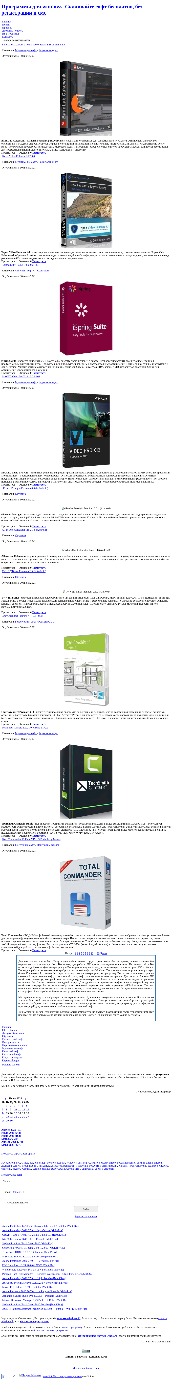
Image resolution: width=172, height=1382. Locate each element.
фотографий (73, 1168)
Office (25, 1162)
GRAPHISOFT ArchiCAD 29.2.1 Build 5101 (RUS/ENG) (34, 1234)
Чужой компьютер (17, 1202)
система (163, 1165)
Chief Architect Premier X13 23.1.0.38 (22, 615)
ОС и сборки (9, 1030)
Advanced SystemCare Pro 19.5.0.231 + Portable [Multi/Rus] (35, 1282)
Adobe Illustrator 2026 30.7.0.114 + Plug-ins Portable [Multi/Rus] (37, 1291)
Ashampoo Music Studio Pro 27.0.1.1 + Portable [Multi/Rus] (34, 1295)
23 (11, 1116)
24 (15, 1116)
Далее (103, 953)
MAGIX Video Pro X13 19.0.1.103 (21, 376)
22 (7, 1116)
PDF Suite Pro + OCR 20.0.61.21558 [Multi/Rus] (28, 1265)
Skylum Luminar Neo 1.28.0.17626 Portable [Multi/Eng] (32, 1304)
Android (10, 1162)
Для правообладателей (86, 1368)
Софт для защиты (12, 1057)
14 (3, 1113)
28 (3, 1120)
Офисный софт (23, 270)
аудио (94, 1162)
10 (92, 953)
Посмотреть (39, 152)
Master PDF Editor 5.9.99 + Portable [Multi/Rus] (28, 1287)
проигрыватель (137, 1165)
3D (3, 1162)
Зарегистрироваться (86, 1216)
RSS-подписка (10, 33)
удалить (26, 1168)
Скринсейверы (10, 1060)
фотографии (58, 1168)
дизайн (141, 1162)
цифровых (88, 1168)
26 (23, 1116)
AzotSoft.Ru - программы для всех (62, 1376)
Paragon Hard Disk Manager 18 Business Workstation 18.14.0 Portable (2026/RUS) (47, 1274)
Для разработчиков (13, 1033)
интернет (44, 1165)
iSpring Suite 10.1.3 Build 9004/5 (20, 264)
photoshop (40, 1162)
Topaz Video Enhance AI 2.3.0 (18, 156)
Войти (86, 1209)
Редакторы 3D (46, 621)
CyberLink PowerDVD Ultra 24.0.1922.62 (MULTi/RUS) (33, 1247)
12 (23, 1109)
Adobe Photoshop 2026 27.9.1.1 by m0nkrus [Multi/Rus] (32, 1230)
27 (27, 1116)
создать (16, 1168)
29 (7, 1120)
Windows (72, 1162)
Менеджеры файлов (48, 844)
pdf (31, 1162)
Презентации (42, 270)
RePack (61, 1162)
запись (17, 1165)
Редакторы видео (48, 161)
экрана (99, 1168)
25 (19, 1116)
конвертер (56, 1165)
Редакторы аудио (48, 50)
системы (6, 1168)
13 (27, 1109)
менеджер (69, 1165)
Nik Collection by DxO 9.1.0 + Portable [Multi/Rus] (30, 1239)
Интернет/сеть (10, 1042)
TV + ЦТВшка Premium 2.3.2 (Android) (24, 571)
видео (112, 1162)
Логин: (7, 1181)
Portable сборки (11, 1064)
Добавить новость (12, 30)
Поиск (6, 24)
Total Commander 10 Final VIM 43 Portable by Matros (31, 839)
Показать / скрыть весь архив (18, 1153)
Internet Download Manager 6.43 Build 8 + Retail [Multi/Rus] (35, 1300)
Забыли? (17, 1192)
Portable (51, 1162)
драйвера (6, 1165)
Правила (7, 27)
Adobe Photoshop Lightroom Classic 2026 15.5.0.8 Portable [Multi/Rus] (40, 1226)
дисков (158, 1162)
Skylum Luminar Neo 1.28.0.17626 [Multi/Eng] (27, 1243)
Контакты (7, 36)
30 (98, 953)
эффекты (109, 1168)
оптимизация (109, 1165)
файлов (36, 1168)
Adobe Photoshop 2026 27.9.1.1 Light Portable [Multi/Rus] (34, 1278)
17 (15, 1113)
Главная (6, 21)
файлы (46, 1168)
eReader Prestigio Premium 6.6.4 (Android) (25, 488)
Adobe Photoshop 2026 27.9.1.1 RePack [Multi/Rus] (30, 1260)
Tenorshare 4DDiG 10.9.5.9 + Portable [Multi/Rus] (29, 1252)
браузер (103, 1162)
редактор (153, 1165)
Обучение (20, 493)
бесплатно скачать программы (50, 1330)
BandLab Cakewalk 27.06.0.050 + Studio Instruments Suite (33, 44)
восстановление (126, 1162)
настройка (82, 1165)
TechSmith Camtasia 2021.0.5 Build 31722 (25, 727)
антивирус (84, 1162)
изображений (29, 1165)
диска (149, 1162)
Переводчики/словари (15, 1045)
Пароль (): (13, 1192)
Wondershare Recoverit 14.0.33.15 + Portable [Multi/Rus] (33, 1269)
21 (3, 1116)
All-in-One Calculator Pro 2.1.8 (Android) (24, 529)
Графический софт (25, 621)
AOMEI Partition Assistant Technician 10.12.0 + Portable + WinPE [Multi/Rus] (44, 1308)
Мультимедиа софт (26, 50)
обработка (95, 1165)
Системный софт (25, 844)
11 (19, 1109)
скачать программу (71, 1327)
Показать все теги (11, 1174)
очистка (122, 1165)
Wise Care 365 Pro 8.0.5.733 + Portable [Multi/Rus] (29, 1256)
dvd (18, 1162)
